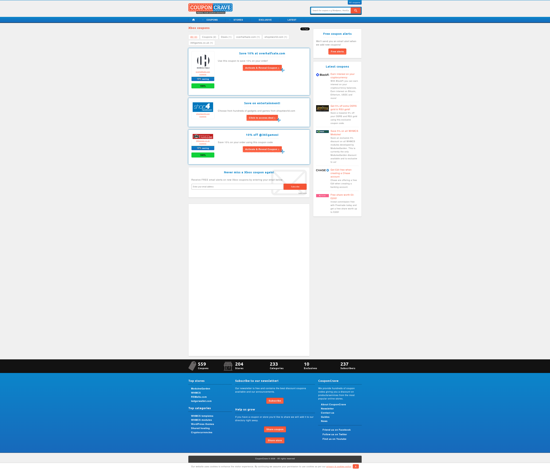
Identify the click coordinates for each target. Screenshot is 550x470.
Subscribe (275, 400)
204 (239, 365)
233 (277, 365)
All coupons (354, 2)
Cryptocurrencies (201, 432)
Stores (238, 19)
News (324, 421)
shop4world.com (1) (276, 36)
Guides (325, 416)
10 (310, 365)
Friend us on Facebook (337, 429)
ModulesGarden (200, 388)
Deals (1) (226, 36)
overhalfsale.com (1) (248, 36)
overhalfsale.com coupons (203, 73)
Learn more (302, 193)
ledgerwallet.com (201, 401)
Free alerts (337, 51)
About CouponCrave (333, 404)
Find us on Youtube (334, 439)
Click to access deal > (262, 117)
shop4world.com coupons (203, 115)
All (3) (193, 36)
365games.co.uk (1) (201, 42)
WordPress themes (202, 424)
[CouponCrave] (210, 5)
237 (347, 365)
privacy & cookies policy (338, 466)
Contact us (327, 412)
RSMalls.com (199, 396)
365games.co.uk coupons (203, 142)
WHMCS (196, 392)
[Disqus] (249, 242)
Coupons (212, 19)
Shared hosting (200, 428)
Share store (275, 440)
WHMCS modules (201, 419)
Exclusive (265, 19)
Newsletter (327, 408)
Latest (292, 19)
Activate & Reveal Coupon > (262, 67)
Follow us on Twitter (335, 434)
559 (203, 365)
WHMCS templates (202, 415)
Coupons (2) (209, 36)
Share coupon (275, 429)
